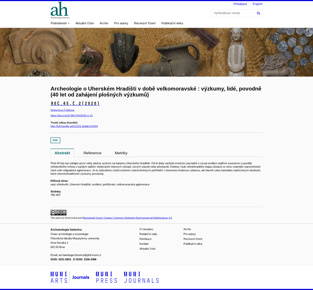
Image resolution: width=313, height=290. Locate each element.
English (257, 3)
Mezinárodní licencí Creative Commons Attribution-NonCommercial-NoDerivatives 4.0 (127, 218)
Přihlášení (240, 4)
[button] (60, 23)
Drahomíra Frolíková (62, 110)
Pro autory (121, 23)
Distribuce (145, 238)
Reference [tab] (92, 153)
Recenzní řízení (145, 23)
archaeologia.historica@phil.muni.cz (80, 255)
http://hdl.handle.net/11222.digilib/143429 (74, 126)
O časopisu (146, 229)
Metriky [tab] (121, 153)
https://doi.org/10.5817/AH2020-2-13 (72, 115)
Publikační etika (172, 23)
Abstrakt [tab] (62, 153)
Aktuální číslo (84, 23)
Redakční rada (148, 234)
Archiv (104, 23)
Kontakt (144, 243)
